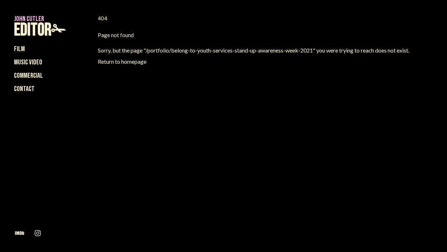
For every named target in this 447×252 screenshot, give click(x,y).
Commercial (28, 75)
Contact (24, 89)
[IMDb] (19, 232)
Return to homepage (122, 61)
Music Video (28, 62)
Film (19, 49)
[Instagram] (37, 232)
